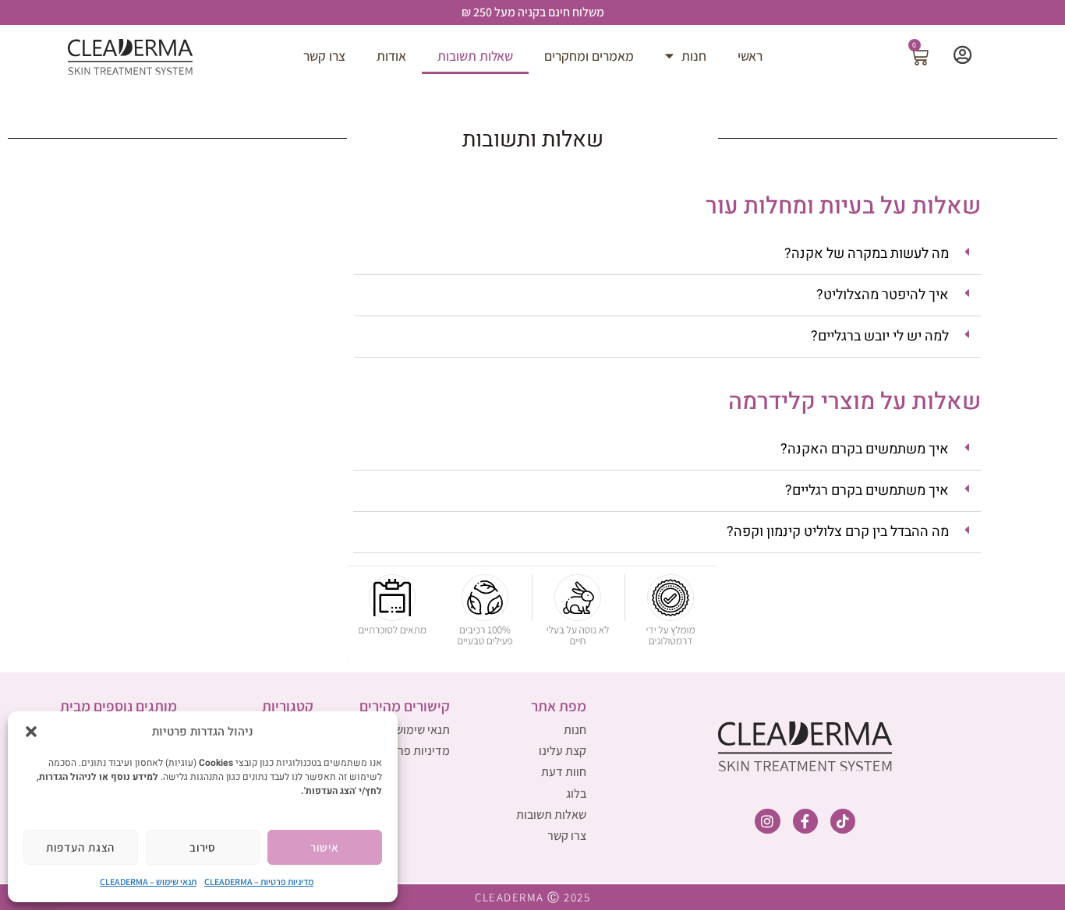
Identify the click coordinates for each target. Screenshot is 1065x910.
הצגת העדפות (80, 847)
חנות (693, 56)
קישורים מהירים (404, 706)
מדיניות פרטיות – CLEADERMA (258, 881)
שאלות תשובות (475, 56)
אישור (324, 847)
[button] (31, 731)
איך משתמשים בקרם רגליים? (867, 490)
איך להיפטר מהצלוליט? (882, 294)
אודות (391, 56)
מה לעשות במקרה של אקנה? (866, 253)
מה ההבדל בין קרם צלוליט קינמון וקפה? (838, 531)
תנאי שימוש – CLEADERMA (148, 881)
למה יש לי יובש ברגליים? (880, 336)
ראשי (750, 56)
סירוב (203, 847)
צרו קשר (324, 56)
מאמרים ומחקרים (589, 56)
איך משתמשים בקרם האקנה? (864, 449)
